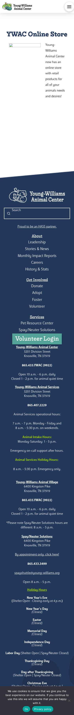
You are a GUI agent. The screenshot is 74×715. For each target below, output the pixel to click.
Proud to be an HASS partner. (37, 226)
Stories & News (37, 248)
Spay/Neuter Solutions (37, 329)
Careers (37, 262)
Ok (26, 709)
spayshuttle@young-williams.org (37, 573)
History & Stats (37, 269)
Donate (37, 285)
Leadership (37, 242)
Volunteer (37, 306)
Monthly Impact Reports (37, 255)
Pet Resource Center (37, 323)
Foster (37, 299)
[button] (69, 6)
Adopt (37, 292)
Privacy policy (43, 709)
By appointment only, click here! (37, 554)
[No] (69, 701)
